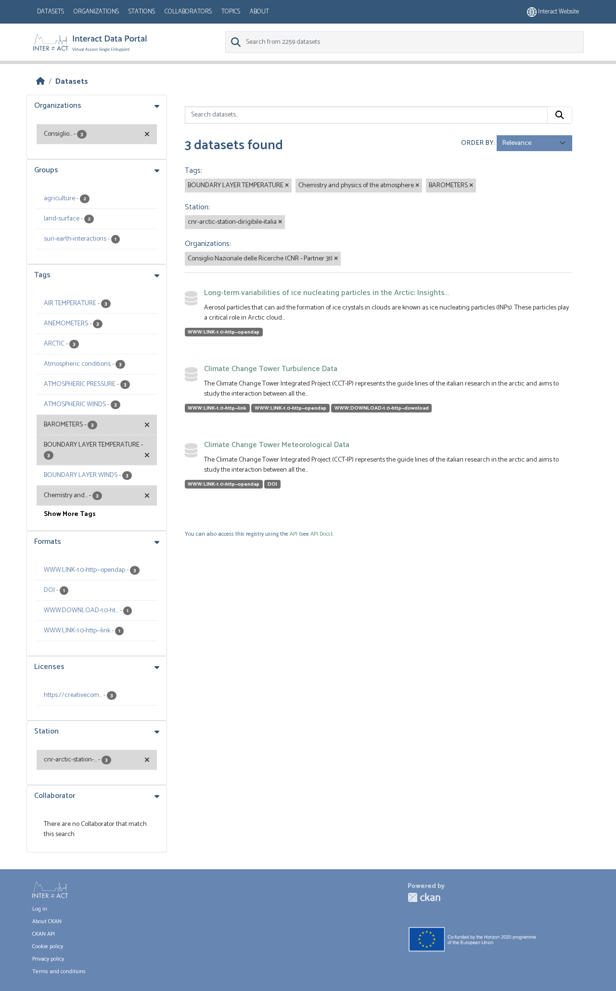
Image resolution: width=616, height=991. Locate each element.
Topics (230, 12)
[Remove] (287, 185)
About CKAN (47, 921)
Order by (477, 143)
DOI (272, 484)
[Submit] (559, 115)
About (259, 12)
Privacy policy (48, 959)
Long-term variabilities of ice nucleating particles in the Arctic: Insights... (326, 292)
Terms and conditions (59, 971)
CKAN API (43, 934)
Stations (141, 12)
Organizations (96, 12)
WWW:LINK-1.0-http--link (217, 408)
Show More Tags (70, 514)
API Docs (320, 534)
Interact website (558, 12)
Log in (39, 909)
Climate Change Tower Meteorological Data (276, 444)
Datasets (50, 12)
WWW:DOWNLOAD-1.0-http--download (381, 408)
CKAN (424, 897)
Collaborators (188, 12)
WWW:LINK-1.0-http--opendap (223, 332)
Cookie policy (47, 946)
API (293, 534)
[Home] (40, 81)
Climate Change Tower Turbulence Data (270, 368)
